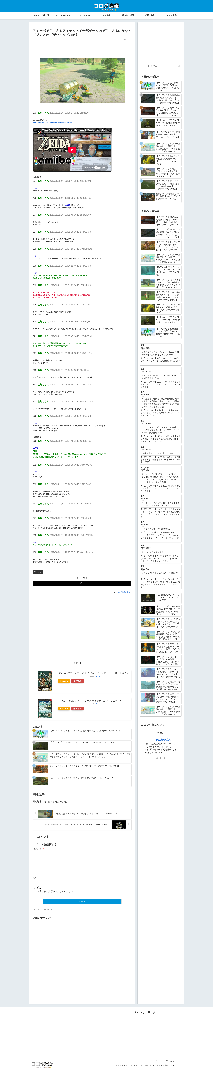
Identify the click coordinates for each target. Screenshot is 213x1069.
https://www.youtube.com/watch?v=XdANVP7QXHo (52, 122)
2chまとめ (39, 572)
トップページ (156, 1061)
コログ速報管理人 (161, 739)
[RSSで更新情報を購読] (164, 757)
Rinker (98, 676)
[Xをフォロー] (157, 757)
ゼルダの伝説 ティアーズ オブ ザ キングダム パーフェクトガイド (93, 701)
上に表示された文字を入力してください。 (54, 891)
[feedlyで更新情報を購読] (160, 757)
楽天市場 (77, 681)
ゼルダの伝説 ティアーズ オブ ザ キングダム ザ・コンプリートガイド (93, 673)
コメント (38, 848)
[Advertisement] (82, 48)
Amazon (64, 681)
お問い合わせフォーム (173, 1061)
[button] (179, 66)
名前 (35, 878)
